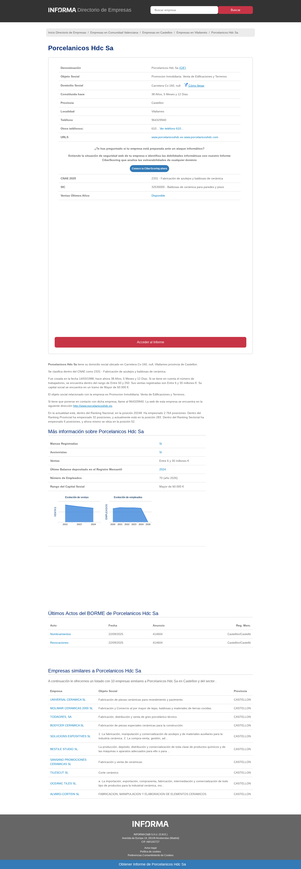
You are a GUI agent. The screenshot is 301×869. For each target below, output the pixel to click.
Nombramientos (60, 634)
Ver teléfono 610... (171, 128)
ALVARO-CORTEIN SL (64, 794)
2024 (162, 469)
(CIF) (182, 67)
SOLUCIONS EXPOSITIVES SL (70, 736)
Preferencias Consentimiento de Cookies (150, 855)
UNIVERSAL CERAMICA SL (68, 699)
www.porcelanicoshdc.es (167, 137)
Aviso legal (150, 848)
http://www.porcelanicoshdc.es (92, 405)
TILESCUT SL (59, 772)
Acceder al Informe (150, 342)
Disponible (158, 195)
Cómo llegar (196, 85)
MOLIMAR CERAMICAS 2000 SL (71, 708)
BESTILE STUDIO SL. (64, 749)
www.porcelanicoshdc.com (201, 137)
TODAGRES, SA (60, 716)
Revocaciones (59, 642)
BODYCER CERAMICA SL (67, 725)
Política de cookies (150, 851)
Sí (160, 443)
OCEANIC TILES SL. (63, 783)
